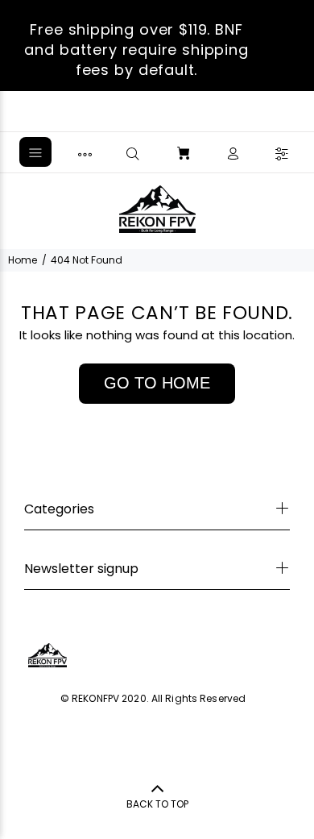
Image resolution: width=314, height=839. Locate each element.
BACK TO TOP (157, 804)
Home (22, 260)
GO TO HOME (157, 383)
